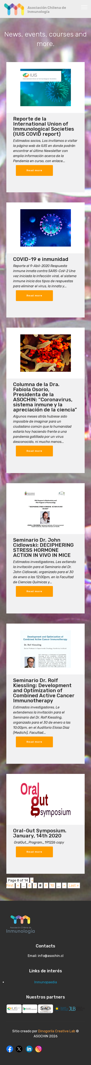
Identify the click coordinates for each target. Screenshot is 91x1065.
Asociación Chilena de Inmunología (47, 10)
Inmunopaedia (45, 982)
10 (52, 885)
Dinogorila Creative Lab (57, 1031)
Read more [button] (34, 170)
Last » (74, 885)
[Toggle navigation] (84, 7)
